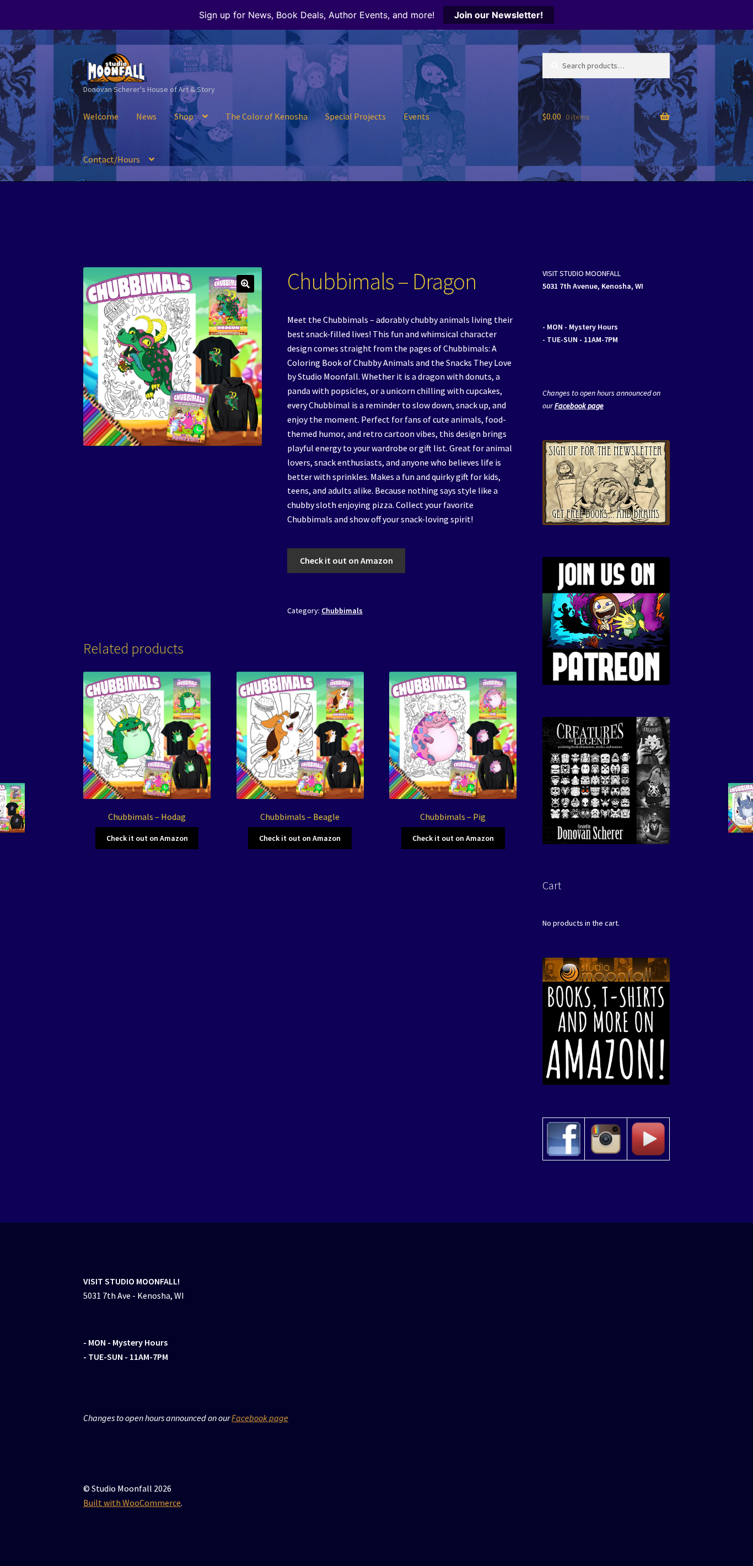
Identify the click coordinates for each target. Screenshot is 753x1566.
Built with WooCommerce (132, 1502)
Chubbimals (342, 610)
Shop (183, 116)
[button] (245, 284)
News (146, 116)
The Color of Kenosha (266, 116)
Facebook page (579, 406)
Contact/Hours (111, 159)
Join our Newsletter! (498, 14)
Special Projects (355, 116)
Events (416, 116)
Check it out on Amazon (346, 560)
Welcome (101, 116)
